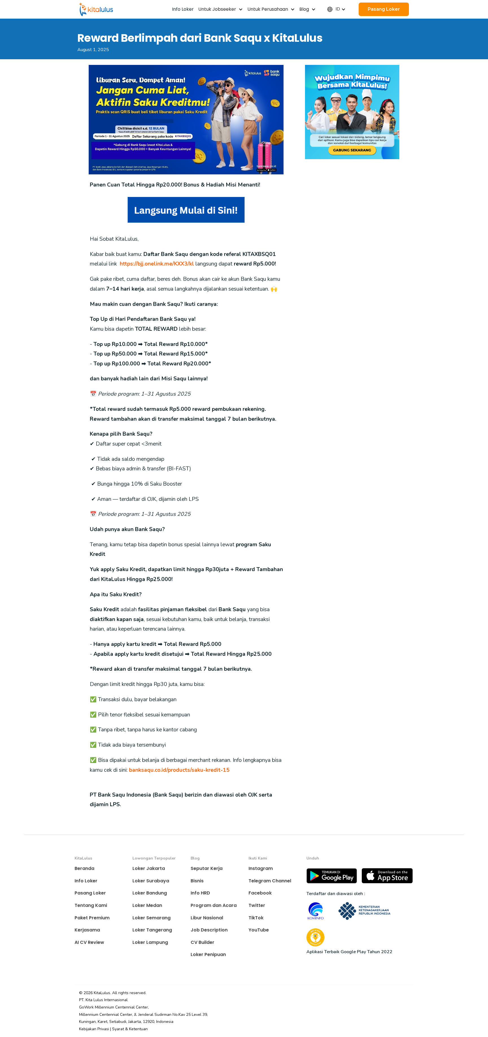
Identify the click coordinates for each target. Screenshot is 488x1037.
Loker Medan (147, 905)
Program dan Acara (214, 905)
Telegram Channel (270, 881)
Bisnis (197, 881)
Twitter (257, 905)
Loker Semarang (151, 918)
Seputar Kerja (207, 868)
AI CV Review (89, 942)
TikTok (256, 918)
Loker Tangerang (152, 930)
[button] (220, 9)
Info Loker (86, 881)
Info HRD (200, 893)
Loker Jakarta (148, 868)
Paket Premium (92, 918)
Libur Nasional (207, 918)
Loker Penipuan (208, 954)
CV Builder (202, 942)
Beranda (84, 868)
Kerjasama (87, 930)
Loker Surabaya (150, 881)
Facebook (260, 893)
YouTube (259, 930)
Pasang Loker (90, 893)
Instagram (261, 868)
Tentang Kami (91, 905)
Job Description (209, 930)
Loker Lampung (150, 942)
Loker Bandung (149, 893)
